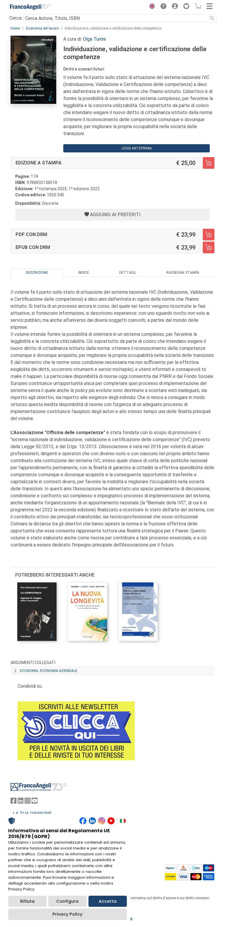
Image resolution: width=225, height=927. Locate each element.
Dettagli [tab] (127, 273)
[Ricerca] (212, 18)
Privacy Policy (67, 914)
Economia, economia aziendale (48, 671)
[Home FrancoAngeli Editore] (30, 7)
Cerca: (15, 18)
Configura (67, 901)
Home (15, 28)
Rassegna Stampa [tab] (182, 273)
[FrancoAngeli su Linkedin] (20, 802)
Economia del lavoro (42, 28)
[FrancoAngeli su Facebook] (13, 802)
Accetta (108, 901)
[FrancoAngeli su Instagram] (27, 802)
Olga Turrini (94, 39)
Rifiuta (27, 901)
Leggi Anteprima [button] (137, 148)
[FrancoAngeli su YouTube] (35, 802)
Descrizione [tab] (37, 273)
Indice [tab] (83, 273)
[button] (151, 7)
